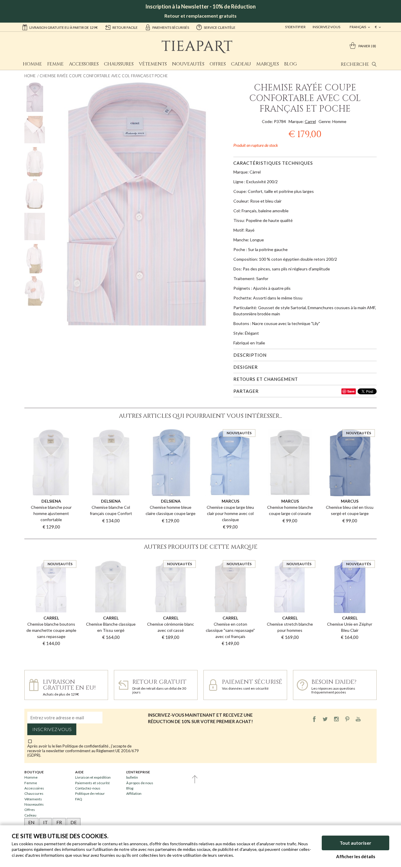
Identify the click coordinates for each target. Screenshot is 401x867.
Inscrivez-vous (326, 27)
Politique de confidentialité (86, 746)
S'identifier (295, 27)
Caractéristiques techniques (273, 163)
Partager (246, 391)
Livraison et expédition (93, 777)
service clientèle (219, 27)
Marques (267, 64)
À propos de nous (139, 783)
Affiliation (133, 793)
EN (31, 822)
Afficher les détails (355, 856)
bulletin (132, 777)
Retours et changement (265, 379)
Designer (245, 367)
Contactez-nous (87, 788)
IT (45, 822)
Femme (55, 64)
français (358, 27)
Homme (32, 64)
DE (73, 822)
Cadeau (241, 64)
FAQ (78, 799)
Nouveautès (188, 64)
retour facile (125, 27)
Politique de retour (90, 793)
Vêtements (153, 64)
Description (250, 355)
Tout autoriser (355, 843)
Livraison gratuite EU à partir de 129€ (63, 27)
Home (30, 75)
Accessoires (84, 64)
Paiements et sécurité (92, 783)
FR (59, 822)
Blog (290, 64)
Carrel (310, 121)
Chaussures (119, 64)
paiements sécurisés (170, 27)
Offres (218, 64)
